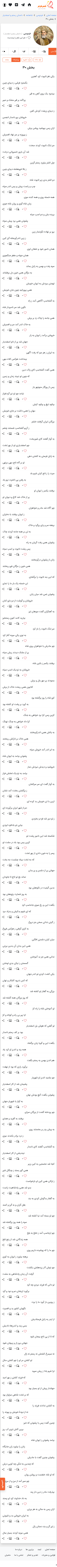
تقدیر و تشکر (32, 1555)
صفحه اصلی (50, 1549)
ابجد (39, 1549)
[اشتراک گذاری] (3, 88)
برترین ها (30, 1549)
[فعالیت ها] (10, 4)
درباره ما (18, 1549)
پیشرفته (16, 59)
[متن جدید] (16, 5)
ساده (7, 59)
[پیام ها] (23, 4)
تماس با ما (18, 1555)
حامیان (8, 1555)
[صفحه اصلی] (29, 5)
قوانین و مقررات (48, 1555)
